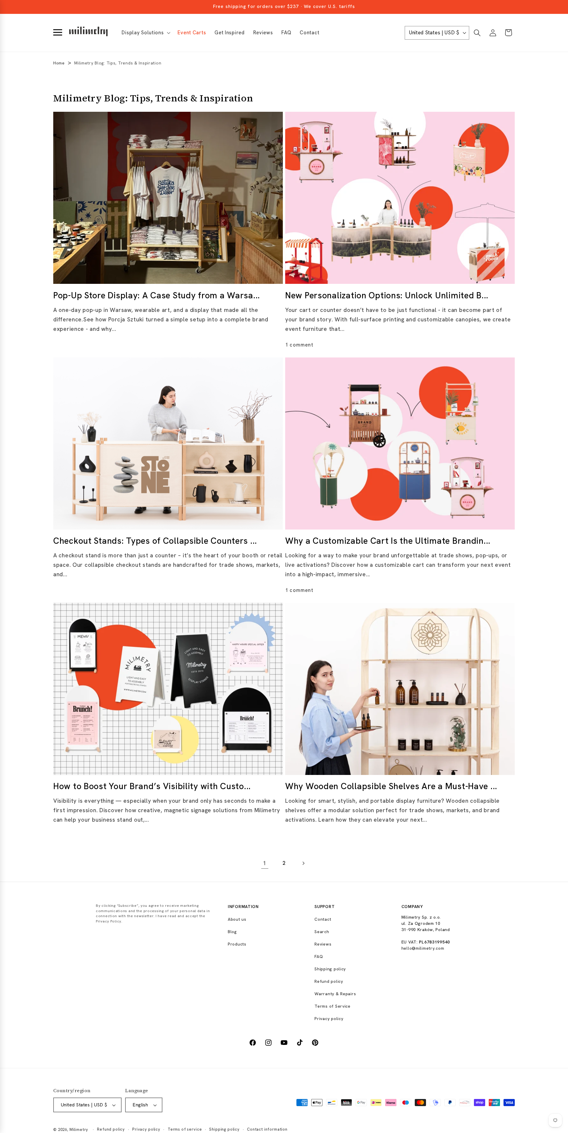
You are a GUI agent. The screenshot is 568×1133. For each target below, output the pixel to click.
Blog (232, 931)
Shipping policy (330, 969)
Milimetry (79, 1129)
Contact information (267, 1129)
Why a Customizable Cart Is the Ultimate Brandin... (387, 540)
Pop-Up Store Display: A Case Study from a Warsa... (156, 295)
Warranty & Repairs (335, 993)
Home (59, 63)
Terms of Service (332, 1006)
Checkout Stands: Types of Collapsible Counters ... (155, 540)
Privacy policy (328, 1018)
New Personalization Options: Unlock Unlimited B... (386, 295)
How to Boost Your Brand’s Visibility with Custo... (152, 786)
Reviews (322, 944)
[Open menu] (57, 32)
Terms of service (185, 1129)
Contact (322, 919)
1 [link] (265, 863)
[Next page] (303, 863)
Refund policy (328, 981)
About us (237, 919)
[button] (145, 32)
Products (237, 944)
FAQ (318, 956)
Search (321, 931)
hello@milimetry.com (422, 948)
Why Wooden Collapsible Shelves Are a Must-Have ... (391, 786)
